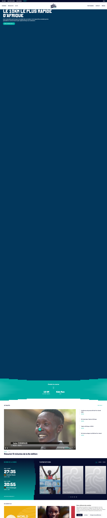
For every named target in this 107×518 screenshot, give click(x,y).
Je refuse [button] (86, 515)
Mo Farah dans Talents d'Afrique (89, 419)
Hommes (99, 462)
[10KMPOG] (53, 5)
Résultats (10, 5)
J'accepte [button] (79, 515)
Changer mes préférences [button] (95, 515)
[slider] (33, 448)
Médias (103, 5)
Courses (4, 5)
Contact (98, 5)
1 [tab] (69, 497)
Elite (16, 5)
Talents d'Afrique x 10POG (87, 426)
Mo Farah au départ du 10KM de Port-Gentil (91, 433)
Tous (96, 462)
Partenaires (90, 5)
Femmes (104, 462)
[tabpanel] (50, 480)
